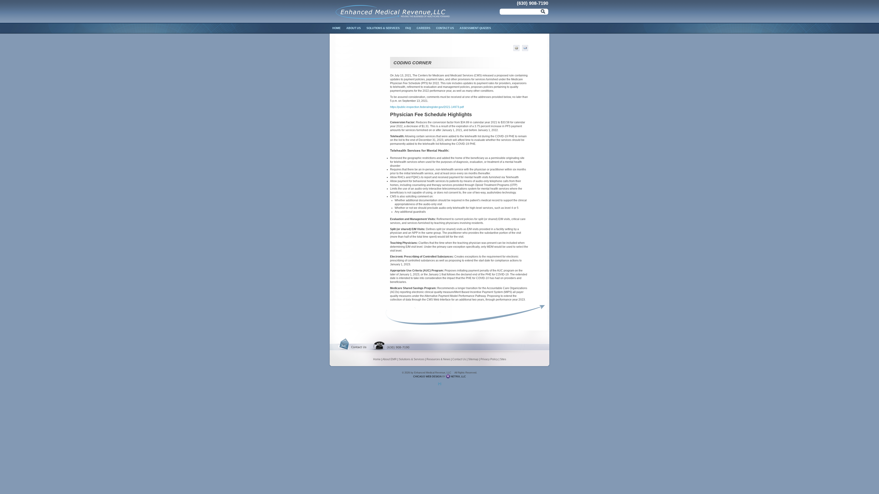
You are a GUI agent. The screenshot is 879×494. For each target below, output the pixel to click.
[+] (439, 383)
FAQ (408, 28)
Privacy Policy (489, 359)
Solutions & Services (383, 28)
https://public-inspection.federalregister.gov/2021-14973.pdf (427, 107)
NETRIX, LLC (458, 376)
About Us (353, 28)
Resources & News (438, 359)
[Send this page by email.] (525, 47)
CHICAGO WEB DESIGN (427, 376)
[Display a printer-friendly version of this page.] (516, 47)
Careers (423, 28)
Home (336, 28)
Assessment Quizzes (475, 28)
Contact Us (445, 28)
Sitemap (473, 359)
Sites (503, 359)
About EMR (390, 359)
